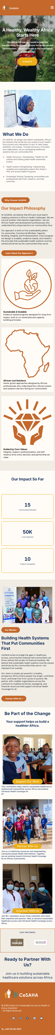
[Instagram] (20, 1018)
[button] (52, 7)
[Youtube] (41, 1018)
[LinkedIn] (34, 1018)
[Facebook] (13, 1018)
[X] (27, 1018)
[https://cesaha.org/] (13, 8)
